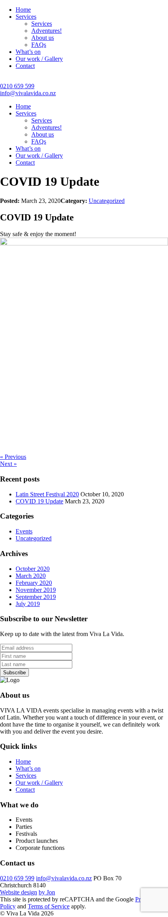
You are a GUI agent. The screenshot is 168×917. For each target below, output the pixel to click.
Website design (18, 892)
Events (24, 531)
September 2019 (36, 597)
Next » (8, 463)
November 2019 (36, 589)
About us (42, 37)
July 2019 (28, 604)
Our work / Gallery (39, 58)
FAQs (38, 44)
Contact (25, 65)
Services (26, 16)
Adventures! (46, 30)
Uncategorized (107, 200)
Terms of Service (49, 906)
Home (23, 9)
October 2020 (33, 568)
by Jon (47, 892)
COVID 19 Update (39, 501)
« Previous (13, 456)
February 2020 (34, 582)
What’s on (28, 51)
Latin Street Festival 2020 (47, 494)
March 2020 (31, 575)
